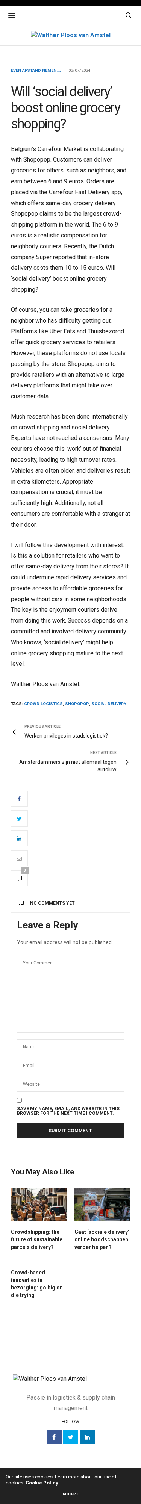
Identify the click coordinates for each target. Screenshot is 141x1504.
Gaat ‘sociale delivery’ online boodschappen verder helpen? (101, 1239)
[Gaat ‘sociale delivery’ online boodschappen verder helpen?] (102, 1204)
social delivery (108, 703)
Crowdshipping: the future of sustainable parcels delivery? (36, 1239)
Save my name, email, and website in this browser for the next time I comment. (68, 1111)
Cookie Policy (42, 1483)
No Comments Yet (52, 903)
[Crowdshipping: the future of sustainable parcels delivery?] (39, 1204)
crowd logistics (43, 703)
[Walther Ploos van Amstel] (71, 35)
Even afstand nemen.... (36, 70)
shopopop (77, 703)
